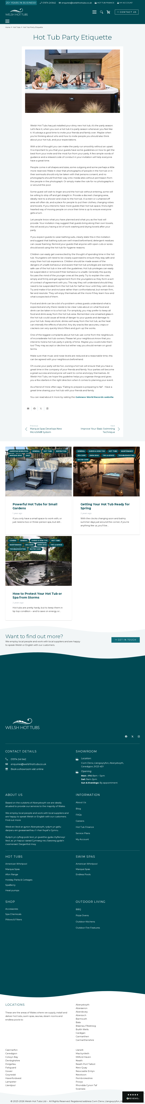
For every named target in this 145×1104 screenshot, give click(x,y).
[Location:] (78, 759)
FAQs (79, 814)
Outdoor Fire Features (88, 927)
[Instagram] (139, 736)
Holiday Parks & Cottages (18, 879)
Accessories (11, 909)
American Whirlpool (16, 863)
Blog (78, 808)
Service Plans (83, 833)
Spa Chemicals (13, 914)
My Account (82, 839)
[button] (101, 12)
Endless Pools (83, 874)
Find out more (13, 820)
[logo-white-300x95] (16, 12)
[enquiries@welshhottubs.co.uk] (8, 764)
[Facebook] (126, 736)
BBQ (78, 909)
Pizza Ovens (82, 915)
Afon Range (11, 874)
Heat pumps (12, 890)
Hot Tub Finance (85, 827)
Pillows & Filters (13, 919)
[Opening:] (78, 772)
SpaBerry (10, 885)
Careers (80, 821)
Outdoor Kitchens (85, 921)
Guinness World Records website (94, 397)
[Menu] (94, 12)
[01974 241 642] (8, 759)
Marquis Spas (12, 869)
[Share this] (34, 408)
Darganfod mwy (27, 844)
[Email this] (28, 408)
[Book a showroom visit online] (8, 769)
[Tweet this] (41, 408)
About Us (81, 802)
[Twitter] (132, 736)
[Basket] (108, 12)
